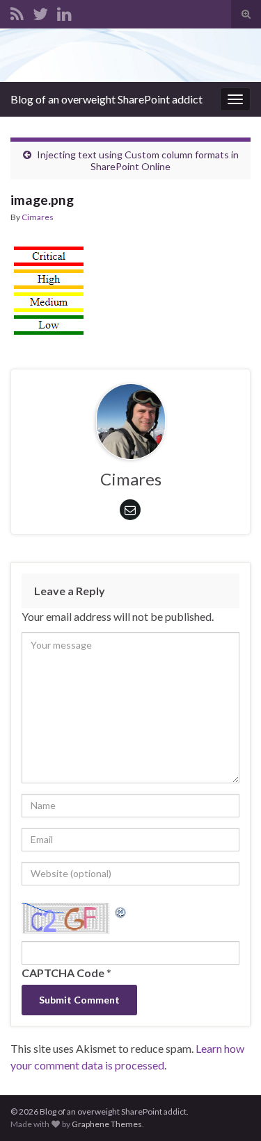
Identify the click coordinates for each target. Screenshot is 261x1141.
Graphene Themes (107, 1124)
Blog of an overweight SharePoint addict (106, 99)
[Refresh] (121, 910)
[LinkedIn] (64, 11)
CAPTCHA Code (63, 972)
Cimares (38, 217)
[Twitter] (40, 11)
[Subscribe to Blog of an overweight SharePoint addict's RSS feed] (17, 11)
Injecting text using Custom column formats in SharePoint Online (138, 160)
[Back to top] (229, 1109)
